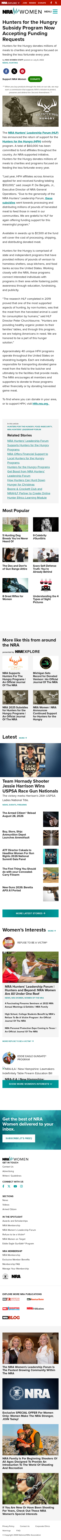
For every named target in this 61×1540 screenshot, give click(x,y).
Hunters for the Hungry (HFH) (21, 141)
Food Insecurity (43, 426)
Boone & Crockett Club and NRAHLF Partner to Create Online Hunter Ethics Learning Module (28, 493)
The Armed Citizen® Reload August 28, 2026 (19, 814)
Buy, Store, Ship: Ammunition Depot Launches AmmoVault (15, 835)
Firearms (22, 804)
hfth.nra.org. (41, 404)
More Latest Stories (37, 913)
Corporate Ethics (42, 1526)
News (5, 62)
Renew (32, 2)
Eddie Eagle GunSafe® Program (31, 1057)
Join (25, 2)
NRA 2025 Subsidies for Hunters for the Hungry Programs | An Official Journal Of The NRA (15, 713)
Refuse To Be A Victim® (32, 942)
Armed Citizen (9, 1209)
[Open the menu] (55, 11)
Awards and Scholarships (15, 1221)
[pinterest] (22, 69)
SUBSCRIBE (19, 1138)
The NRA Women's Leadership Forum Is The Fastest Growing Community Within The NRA (28, 1370)
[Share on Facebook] (6, 69)
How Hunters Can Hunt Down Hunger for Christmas (26, 482)
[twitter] (14, 69)
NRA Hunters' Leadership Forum (24, 429)
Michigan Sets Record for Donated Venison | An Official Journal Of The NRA (45, 677)
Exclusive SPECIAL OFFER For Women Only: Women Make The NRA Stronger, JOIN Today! (28, 1416)
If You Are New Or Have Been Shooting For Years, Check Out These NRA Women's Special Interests (28, 1510)
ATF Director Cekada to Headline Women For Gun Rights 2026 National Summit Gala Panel (18, 854)
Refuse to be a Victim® (13, 1234)
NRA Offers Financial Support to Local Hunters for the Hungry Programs (27, 458)
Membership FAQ (11, 1264)
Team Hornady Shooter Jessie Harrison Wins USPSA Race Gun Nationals (30, 786)
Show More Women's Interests (34, 1084)
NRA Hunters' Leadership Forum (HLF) (33, 133)
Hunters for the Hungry (20, 426)
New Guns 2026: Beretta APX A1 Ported (17, 889)
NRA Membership (11, 1225)
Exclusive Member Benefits (16, 1259)
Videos (5, 1204)
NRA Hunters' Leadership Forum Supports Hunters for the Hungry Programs (28, 445)
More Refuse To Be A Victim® (16, 1041)
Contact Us (8, 1166)
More (22, 738)
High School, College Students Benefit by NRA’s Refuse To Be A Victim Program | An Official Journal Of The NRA (30, 1017)
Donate (42, 2)
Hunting (13, 62)
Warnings (6, 1530)
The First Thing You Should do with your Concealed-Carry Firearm (19, 872)
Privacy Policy (8, 1526)
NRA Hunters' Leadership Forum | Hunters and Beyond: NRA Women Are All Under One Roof (30, 990)
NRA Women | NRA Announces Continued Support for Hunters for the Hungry (45, 713)
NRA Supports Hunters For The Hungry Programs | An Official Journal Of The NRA (14, 679)
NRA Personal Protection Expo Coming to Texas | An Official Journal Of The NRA (30, 1030)
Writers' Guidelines (11, 1175)
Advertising (8, 1171)
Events (12, 804)
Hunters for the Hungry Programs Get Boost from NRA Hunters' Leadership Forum (28, 471)
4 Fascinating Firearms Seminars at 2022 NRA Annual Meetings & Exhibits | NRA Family (29, 1005)
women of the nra (34, 997)
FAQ (18, 1530)
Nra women (17, 997)
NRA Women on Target (13, 1239)
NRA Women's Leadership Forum (19, 1230)
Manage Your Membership (15, 1268)
